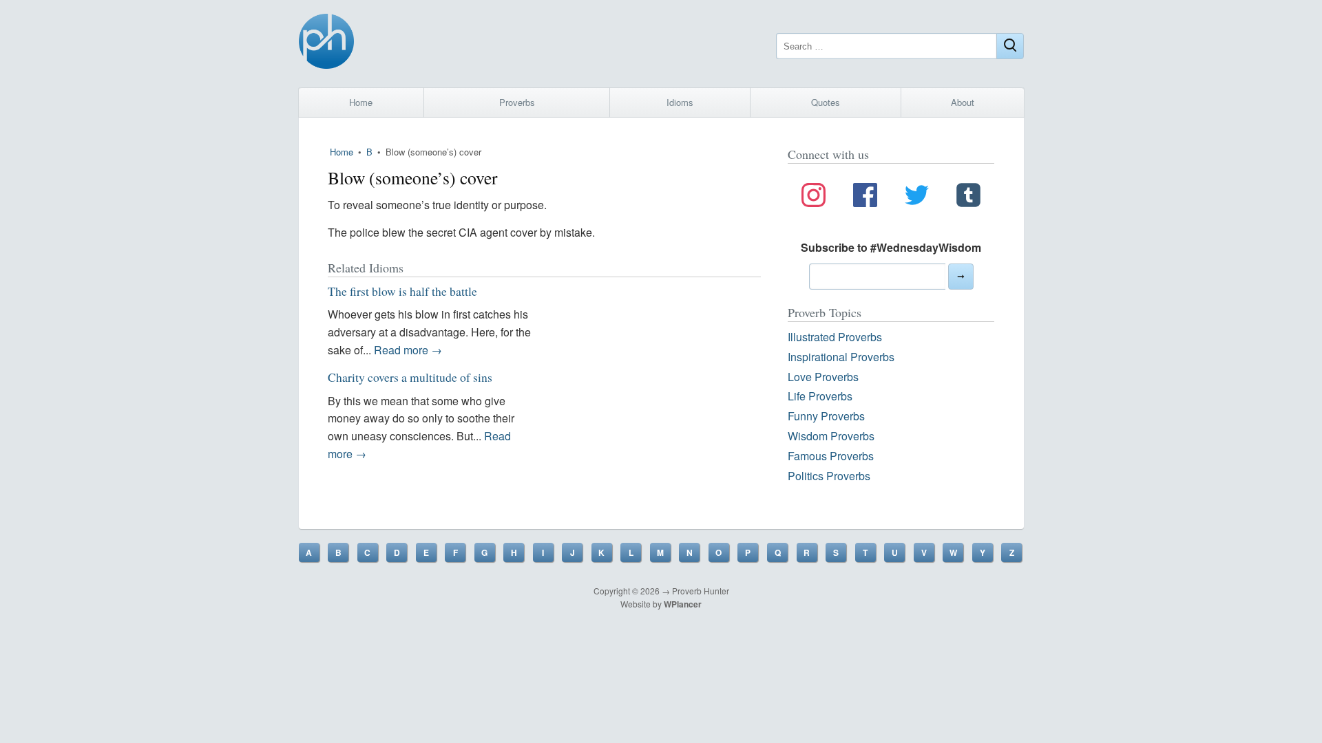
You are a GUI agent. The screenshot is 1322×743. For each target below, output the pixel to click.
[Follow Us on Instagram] (813, 197)
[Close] (1010, 46)
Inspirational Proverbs (841, 357)
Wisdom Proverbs (831, 436)
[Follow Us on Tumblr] (968, 197)
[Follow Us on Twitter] (917, 197)
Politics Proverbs (829, 476)
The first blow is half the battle (402, 291)
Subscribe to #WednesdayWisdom (891, 247)
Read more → (408, 350)
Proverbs (517, 102)
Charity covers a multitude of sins (410, 377)
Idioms (680, 102)
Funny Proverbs (826, 416)
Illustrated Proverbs (835, 337)
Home (361, 102)
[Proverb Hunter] (326, 44)
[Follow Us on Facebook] (865, 197)
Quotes (825, 102)
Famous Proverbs (831, 456)
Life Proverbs (820, 396)
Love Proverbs (823, 377)
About (962, 102)
